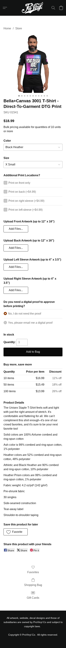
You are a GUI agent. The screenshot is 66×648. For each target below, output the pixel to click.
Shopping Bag (33, 584)
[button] (33, 8)
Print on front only (19, 182)
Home (7, 28)
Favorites (33, 572)
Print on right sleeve (26, 200)
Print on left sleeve (25, 209)
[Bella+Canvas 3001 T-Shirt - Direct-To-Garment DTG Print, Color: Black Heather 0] (33, 63)
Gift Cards (33, 597)
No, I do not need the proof (24, 313)
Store (18, 28)
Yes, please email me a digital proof (30, 322)
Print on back (22, 191)
